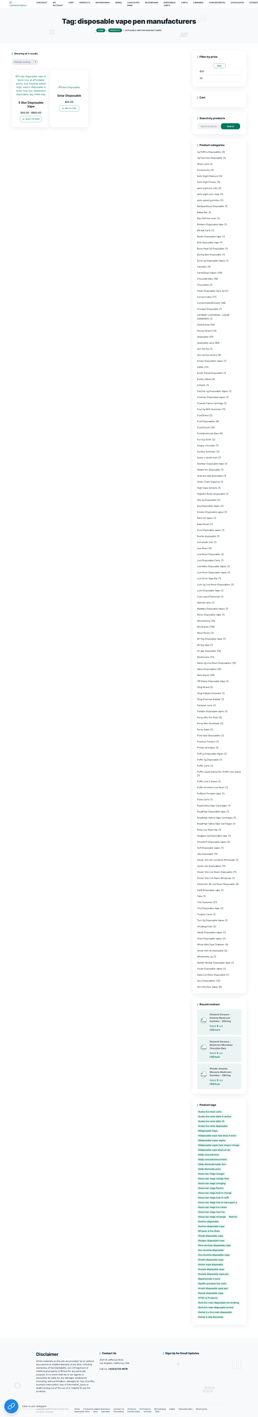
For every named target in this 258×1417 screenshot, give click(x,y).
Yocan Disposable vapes (209, 968)
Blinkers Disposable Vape (210, 224)
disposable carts (205, 342)
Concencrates (204, 297)
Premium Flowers (206, 741)
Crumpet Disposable (207, 309)
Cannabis (202, 266)
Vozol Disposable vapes (209, 938)
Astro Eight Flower (206, 182)
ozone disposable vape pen (214, 1274)
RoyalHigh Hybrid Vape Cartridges (215, 817)
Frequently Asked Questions (96, 1409)
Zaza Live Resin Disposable (211, 974)
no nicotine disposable (212, 1250)
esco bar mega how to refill (214, 1197)
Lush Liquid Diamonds (208, 596)
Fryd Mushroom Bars (208, 433)
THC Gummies (204, 902)
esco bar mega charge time (214, 1178)
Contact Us (119, 1409)
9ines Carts (203, 164)
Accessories (203, 170)
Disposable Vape (209, 1130)
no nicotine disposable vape (214, 1255)
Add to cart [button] (70, 108)
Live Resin (202, 548)
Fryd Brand (203, 415)
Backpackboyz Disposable (210, 206)
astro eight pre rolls (207, 188)
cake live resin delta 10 (212, 1121)
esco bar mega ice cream (213, 1207)
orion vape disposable (211, 1264)
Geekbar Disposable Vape (210, 463)
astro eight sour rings (208, 194)
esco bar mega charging (212, 1183)
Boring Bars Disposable (209, 254)
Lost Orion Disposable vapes (212, 572)
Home (77, 1409)
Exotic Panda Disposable (210, 373)
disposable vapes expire (212, 1140)
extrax (233, 1216)
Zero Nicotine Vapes (207, 986)
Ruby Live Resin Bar (207, 829)
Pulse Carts (203, 799)
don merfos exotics (207, 355)
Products (132, 1409)
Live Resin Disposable (208, 554)
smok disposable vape (211, 1293)
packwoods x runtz (210, 1278)
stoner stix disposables (209, 866)
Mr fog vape (203, 645)
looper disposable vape (212, 1240)
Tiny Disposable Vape (208, 908)
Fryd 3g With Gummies (209, 409)
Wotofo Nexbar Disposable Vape (213, 962)
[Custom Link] (11, 1406)
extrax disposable (209, 1221)
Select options (32, 119)
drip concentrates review (213, 1159)
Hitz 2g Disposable (207, 500)
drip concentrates (209, 1154)
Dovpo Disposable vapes (210, 361)
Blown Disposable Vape (209, 236)
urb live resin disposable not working (219, 1302)
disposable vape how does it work (218, 1135)
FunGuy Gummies (206, 451)
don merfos (203, 348)
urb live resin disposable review (217, 1307)
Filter (219, 65)
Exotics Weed (204, 379)
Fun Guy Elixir (204, 439)
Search (230, 126)
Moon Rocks (203, 632)
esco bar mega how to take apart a (218, 1202)
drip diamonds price (210, 1169)
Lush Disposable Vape (208, 590)
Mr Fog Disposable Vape (209, 638)
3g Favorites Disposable (209, 157)
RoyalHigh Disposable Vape (211, 811)
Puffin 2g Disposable (208, 759)
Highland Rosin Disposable (211, 493)
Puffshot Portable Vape (209, 793)
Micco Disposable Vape (209, 614)
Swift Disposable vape (208, 890)
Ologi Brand (203, 687)
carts (95, 1411)
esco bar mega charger (212, 1173)
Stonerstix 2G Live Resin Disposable (216, 884)
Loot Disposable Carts (208, 560)
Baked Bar (202, 212)
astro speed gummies (208, 200)
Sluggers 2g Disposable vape (212, 835)
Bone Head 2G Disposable (210, 248)
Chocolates (203, 284)
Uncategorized (204, 926)
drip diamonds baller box (213, 1164)
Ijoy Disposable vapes (208, 506)
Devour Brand (204, 330)
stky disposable (205, 854)
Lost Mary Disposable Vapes (211, 566)
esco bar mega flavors (212, 1188)
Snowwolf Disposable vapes (211, 841)
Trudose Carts (204, 914)
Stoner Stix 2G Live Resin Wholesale (216, 859)
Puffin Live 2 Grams (207, 781)
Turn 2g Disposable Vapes (210, 920)
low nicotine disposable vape (215, 1245)
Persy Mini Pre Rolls (207, 717)
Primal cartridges (206, 747)
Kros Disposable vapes (209, 530)
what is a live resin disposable (216, 1312)
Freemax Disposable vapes (211, 397)
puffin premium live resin (213, 1283)
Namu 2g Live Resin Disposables (214, 663)
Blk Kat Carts (204, 230)
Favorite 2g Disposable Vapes (212, 391)
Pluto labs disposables (208, 735)
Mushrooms (203, 657)
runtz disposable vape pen (214, 1288)
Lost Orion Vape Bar (207, 578)
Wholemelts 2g (205, 956)
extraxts (201, 385)
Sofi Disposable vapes (208, 847)
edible (200, 367)
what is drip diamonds (211, 1317)
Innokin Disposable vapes (210, 512)
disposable (202, 336)
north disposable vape (211, 1259)
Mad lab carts (204, 602)
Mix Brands (203, 626)
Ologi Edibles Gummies (209, 693)
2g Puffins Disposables (209, 152)
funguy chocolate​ (206, 445)
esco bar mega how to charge (215, 1192)
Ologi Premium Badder (209, 699)
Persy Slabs (203, 729)
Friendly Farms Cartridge (210, 403)
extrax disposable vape (212, 1226)
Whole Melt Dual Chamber (210, 944)
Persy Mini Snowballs (208, 723)
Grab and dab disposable (210, 475)
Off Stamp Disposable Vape (211, 681)
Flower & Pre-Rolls (210, 1231)
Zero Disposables (206, 980)
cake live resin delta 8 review (215, 1116)
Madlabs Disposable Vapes (211, 608)
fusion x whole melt (207, 457)
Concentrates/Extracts (208, 302)
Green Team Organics (208, 481)
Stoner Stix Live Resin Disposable (214, 872)
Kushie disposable (206, 536)
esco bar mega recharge (213, 1216)
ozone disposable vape (212, 1269)
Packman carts (204, 705)
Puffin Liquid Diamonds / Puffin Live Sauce (219, 771)
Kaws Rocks (203, 524)
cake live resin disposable (213, 1126)
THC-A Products (208, 1297)
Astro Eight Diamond (207, 176)
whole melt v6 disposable (210, 950)
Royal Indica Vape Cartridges (212, 805)
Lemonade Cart (205, 542)
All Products (145, 1409)
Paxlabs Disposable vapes (210, 711)
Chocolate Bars (205, 278)
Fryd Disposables (206, 421)
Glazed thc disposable (208, 469)
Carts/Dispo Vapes (206, 272)
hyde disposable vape (211, 1235)
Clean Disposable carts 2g (210, 290)
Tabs (199, 896)
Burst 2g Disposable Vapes (211, 260)
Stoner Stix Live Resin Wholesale (214, 878)
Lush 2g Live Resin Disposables (213, 584)
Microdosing (203, 620)
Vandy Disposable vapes (209, 932)
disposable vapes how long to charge (219, 1145)
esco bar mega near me (212, 1212)
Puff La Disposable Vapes (210, 753)
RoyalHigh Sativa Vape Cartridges (214, 823)
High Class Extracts (207, 487)
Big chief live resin (206, 218)
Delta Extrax (203, 324)
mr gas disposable (206, 651)
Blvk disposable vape (208, 242)
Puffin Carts (203, 765)
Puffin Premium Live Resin (211, 787)
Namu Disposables (206, 669)
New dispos (203, 675)
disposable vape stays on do (215, 1149)
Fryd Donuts (203, 427)
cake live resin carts (210, 1111)
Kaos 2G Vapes (205, 518)
